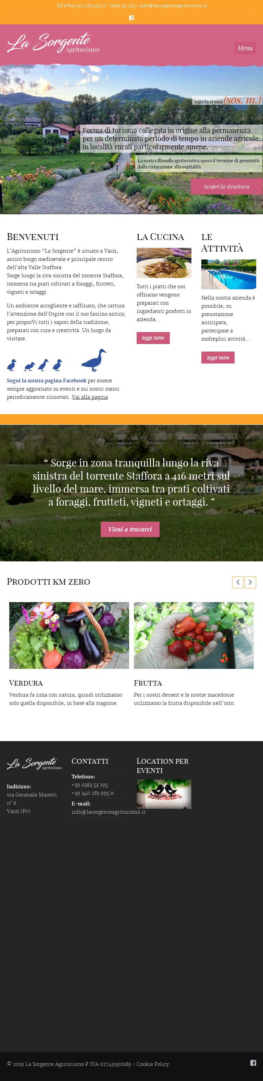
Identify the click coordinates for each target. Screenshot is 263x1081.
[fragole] (194, 635)
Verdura (26, 683)
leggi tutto (153, 337)
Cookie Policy (153, 1064)
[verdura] (69, 635)
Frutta (148, 683)
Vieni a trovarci (130, 529)
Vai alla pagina (90, 397)
